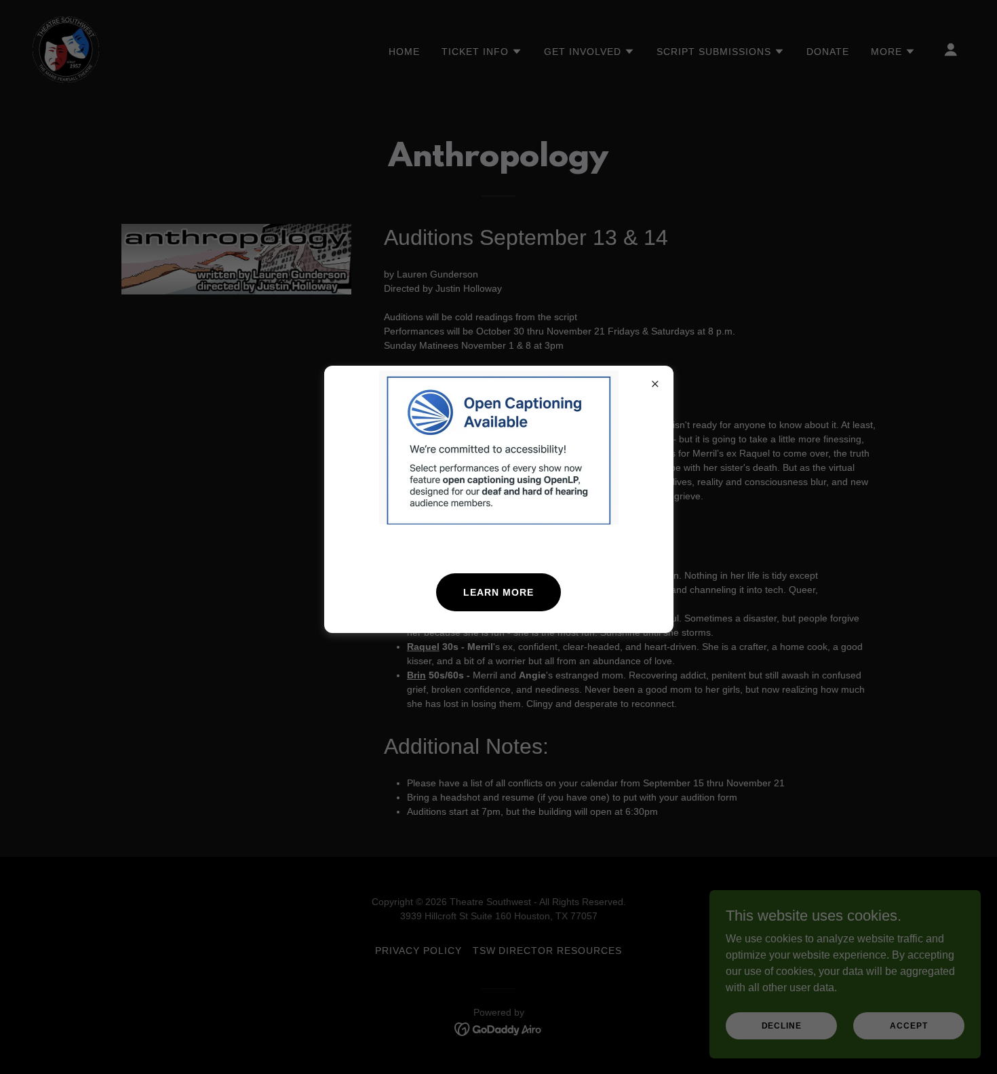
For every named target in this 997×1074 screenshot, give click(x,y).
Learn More (498, 592)
